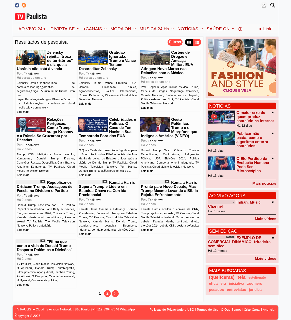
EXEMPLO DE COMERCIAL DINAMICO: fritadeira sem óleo (239, 242)
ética (213, 283)
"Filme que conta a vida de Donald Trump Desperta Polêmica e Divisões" (44, 245)
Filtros (175, 42)
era (223, 283)
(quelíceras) (222, 277)
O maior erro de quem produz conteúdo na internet (255, 117)
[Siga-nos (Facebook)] (17, 5)
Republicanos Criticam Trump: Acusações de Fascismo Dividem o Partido (44, 186)
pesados (216, 289)
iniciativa (236, 283)
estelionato (257, 277)
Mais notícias (264, 183)
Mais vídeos (265, 219)
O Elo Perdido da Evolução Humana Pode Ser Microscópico (252, 164)
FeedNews (31, 74)
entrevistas (236, 289)
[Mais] (240, 28)
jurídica (255, 289)
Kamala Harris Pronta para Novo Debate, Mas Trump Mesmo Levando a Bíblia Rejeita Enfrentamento (169, 188)
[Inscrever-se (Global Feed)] (24, 5)
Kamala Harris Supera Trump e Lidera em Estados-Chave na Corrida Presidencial (107, 188)
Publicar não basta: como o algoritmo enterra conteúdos (252, 139)
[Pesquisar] (272, 5)
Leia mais (23, 111)
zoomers (254, 283)
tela (242, 277)
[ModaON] (242, 67)
